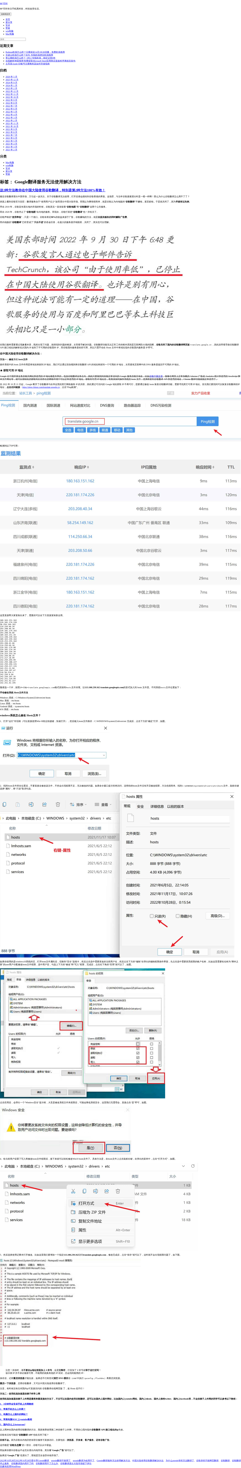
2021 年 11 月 (12, 123)
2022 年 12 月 (12, 91)
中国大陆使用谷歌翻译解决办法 (147, 1460)
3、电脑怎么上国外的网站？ (14, 1414)
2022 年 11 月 (12, 94)
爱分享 (9, 22)
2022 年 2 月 (11, 120)
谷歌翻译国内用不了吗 (22, 1463)
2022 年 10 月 (12, 97)
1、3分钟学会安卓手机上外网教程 (16, 1404)
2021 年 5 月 (11, 141)
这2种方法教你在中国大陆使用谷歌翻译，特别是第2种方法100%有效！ (52, 190)
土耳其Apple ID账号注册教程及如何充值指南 (28, 64)
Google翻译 (43, 1460)
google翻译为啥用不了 (83, 1460)
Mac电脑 (10, 34)
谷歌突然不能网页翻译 (207, 1460)
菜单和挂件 (5, 14)
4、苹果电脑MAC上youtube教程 (16, 1419)
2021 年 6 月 (11, 138)
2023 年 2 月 (11, 88)
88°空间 (4, 3)
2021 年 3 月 (11, 147)
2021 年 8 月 (11, 132)
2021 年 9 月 (11, 129)
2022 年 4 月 (11, 115)
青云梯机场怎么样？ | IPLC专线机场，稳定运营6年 (31, 58)
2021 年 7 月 (11, 135)
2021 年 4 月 (11, 144)
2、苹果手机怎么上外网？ (13, 1409)
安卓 (8, 25)
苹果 (8, 28)
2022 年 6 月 (11, 109)
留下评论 (87, 1463)
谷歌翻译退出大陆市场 (71, 1463)
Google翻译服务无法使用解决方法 (113, 1460)
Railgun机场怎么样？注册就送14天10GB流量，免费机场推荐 (35, 52)
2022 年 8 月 (11, 103)
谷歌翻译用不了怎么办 (47, 1463)
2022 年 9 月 (11, 100)
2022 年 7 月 (11, 106)
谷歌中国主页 (156, 376)
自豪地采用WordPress (10, 1466)
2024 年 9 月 (11, 82)
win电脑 (9, 31)
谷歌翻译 (225, 1460)
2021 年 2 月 (11, 150)
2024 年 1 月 (11, 85)
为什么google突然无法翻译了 (180, 1460)
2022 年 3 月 (11, 117)
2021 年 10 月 (12, 126)
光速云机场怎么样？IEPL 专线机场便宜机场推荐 (29, 55)
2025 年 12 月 (12, 79)
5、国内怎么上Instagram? (12, 1424)
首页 (8, 19)
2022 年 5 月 (11, 112)
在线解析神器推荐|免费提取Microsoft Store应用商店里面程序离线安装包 (40, 61)
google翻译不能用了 (61, 1460)
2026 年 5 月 (11, 77)
